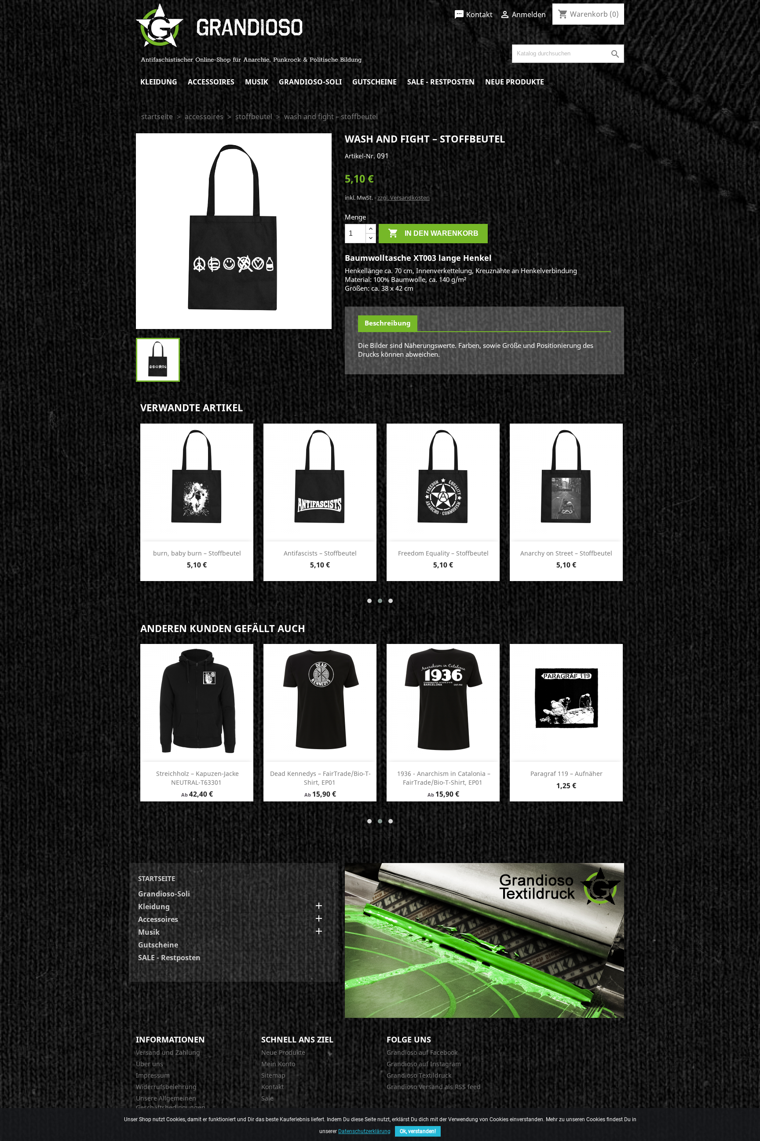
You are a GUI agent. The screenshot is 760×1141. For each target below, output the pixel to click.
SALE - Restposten (441, 82)
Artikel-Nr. (360, 156)
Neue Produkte (514, 82)
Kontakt (473, 14)
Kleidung (158, 82)
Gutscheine (374, 82)
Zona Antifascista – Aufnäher (443, 773)
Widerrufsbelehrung (166, 1086)
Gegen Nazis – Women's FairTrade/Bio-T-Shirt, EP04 (196, 777)
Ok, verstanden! (418, 1131)
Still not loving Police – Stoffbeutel (320, 553)
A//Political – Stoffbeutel (443, 553)
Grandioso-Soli (310, 82)
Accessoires (211, 82)
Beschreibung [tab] (388, 322)
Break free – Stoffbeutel (197, 553)
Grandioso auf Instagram (424, 1064)
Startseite (156, 878)
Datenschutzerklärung (364, 1131)
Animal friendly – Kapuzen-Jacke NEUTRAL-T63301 (320, 777)
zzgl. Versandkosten (403, 197)
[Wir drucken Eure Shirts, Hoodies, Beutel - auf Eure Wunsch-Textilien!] (484, 939)
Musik (256, 82)
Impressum (153, 1075)
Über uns (149, 1064)
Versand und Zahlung (168, 1052)
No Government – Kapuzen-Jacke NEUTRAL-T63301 (567, 777)
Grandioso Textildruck (419, 1075)
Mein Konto (278, 1064)
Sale (267, 1098)
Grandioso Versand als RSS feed (434, 1086)
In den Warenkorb (433, 233)
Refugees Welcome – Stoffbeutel (566, 553)
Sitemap (273, 1075)
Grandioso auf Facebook (422, 1052)
